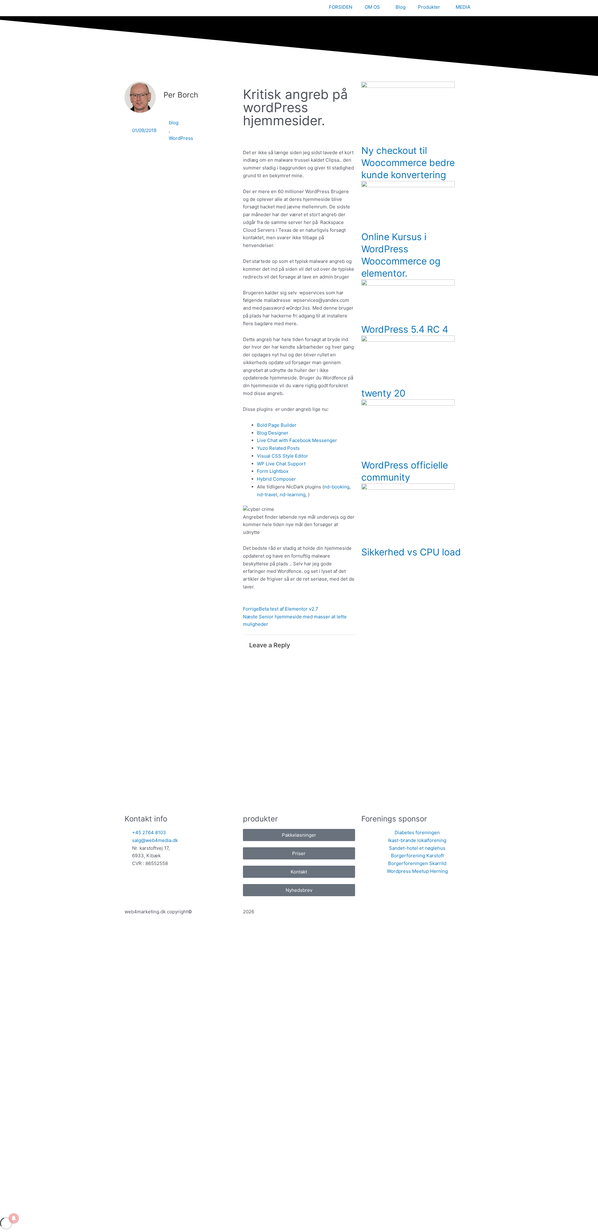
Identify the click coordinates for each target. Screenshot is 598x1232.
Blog (401, 7)
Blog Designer (272, 433)
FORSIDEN (340, 7)
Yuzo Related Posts (278, 448)
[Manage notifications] (14, 1218)
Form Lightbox (272, 471)
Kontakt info (146, 818)
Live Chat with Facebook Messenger (297, 440)
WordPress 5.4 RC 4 (404, 329)
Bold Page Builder (277, 425)
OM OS (372, 7)
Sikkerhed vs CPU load (411, 552)
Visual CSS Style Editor (282, 456)
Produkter (429, 7)
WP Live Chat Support (281, 464)
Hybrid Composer (276, 479)
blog (173, 123)
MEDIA (463, 7)
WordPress (181, 138)
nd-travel (267, 494)
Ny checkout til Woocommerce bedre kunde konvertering (408, 162)
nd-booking (336, 487)
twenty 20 (383, 393)
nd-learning (293, 494)
